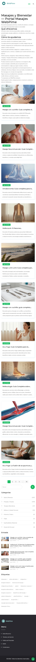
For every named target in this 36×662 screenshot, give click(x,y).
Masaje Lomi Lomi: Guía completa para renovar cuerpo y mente (18, 268)
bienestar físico (5, 606)
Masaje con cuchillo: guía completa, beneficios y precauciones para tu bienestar (20, 560)
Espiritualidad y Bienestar (19, 523)
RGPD (4, 643)
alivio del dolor (13, 579)
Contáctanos (6, 647)
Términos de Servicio (8, 637)
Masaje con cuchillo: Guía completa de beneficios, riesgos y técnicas (18, 110)
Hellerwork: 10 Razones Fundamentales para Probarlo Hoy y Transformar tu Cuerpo (22, 546)
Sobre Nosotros (7, 633)
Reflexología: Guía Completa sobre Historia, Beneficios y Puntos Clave (16, 387)
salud (16, 586)
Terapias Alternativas (19, 506)
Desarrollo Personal (19, 527)
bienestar (4, 579)
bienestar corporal (26, 586)
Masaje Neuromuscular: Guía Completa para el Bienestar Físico (18, 150)
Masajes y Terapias (19, 501)
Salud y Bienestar (19, 497)
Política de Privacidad (8, 640)
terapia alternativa (22, 603)
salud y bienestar (6, 596)
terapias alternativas (7, 589)
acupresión (14, 599)
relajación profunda (6, 586)
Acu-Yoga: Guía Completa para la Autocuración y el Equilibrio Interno (16, 348)
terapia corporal (6, 593)
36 (26, 481)
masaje (26, 596)
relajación (23, 579)
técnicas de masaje (17, 582)
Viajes (19, 518)
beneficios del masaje (19, 593)
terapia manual (5, 582)
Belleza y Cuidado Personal (19, 510)
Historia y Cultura (19, 514)
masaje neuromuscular (7, 603)
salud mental (4, 599)
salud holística (17, 596)
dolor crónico (19, 589)
